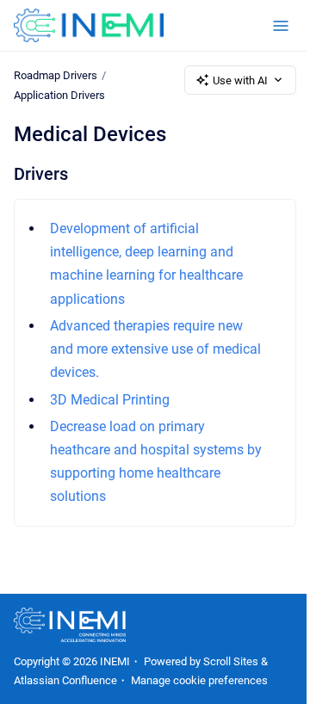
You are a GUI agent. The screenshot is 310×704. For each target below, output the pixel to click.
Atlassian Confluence (65, 680)
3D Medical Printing (110, 400)
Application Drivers (59, 95)
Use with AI (240, 80)
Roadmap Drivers (55, 75)
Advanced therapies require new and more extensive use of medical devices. (155, 349)
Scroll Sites (230, 661)
